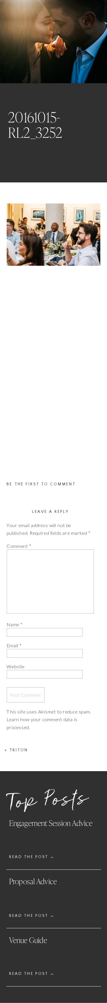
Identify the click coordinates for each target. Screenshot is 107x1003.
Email (14, 645)
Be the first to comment (41, 484)
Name (14, 624)
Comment (19, 546)
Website (16, 666)
